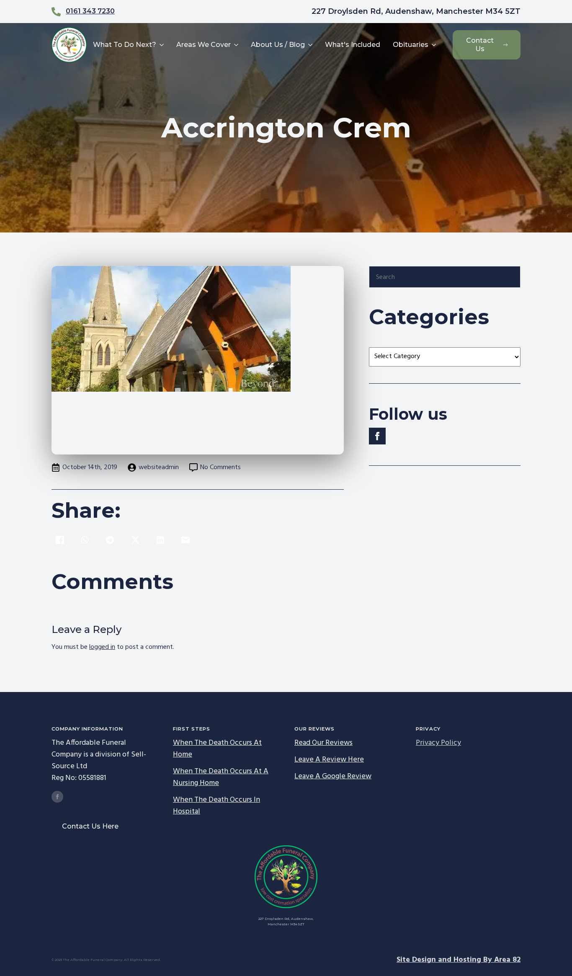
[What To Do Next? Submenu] (161, 45)
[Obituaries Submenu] (433, 45)
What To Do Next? (124, 45)
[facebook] (377, 436)
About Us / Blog (278, 45)
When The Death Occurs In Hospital (216, 806)
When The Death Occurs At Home (217, 749)
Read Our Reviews (323, 743)
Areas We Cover (203, 45)
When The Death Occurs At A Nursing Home (220, 777)
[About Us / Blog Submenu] (309, 45)
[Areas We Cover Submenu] (235, 45)
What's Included (352, 45)
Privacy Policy (438, 743)
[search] (509, 277)
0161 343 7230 (90, 11)
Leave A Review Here (329, 760)
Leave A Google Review (332, 776)
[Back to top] (551, 955)
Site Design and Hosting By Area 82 (458, 960)
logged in (102, 647)
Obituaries (410, 45)
